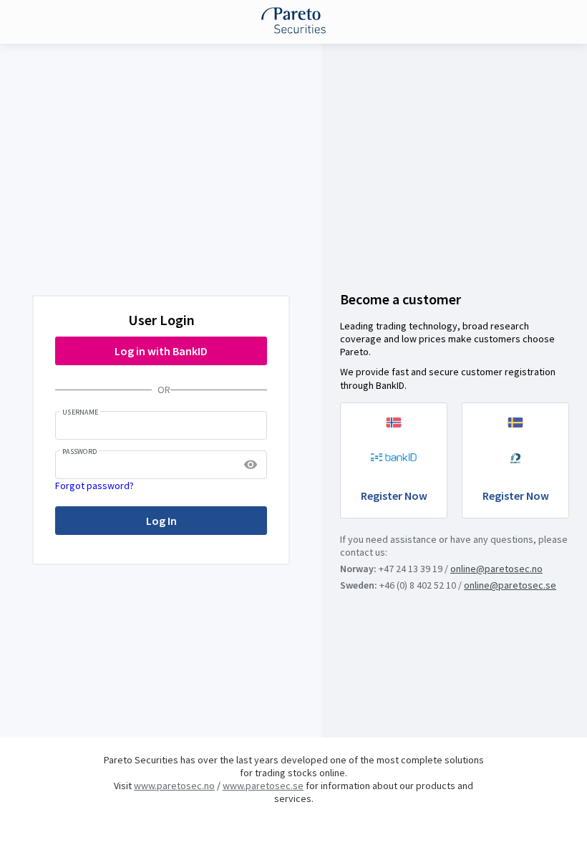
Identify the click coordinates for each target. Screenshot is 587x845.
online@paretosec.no (496, 568)
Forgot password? (94, 485)
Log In (161, 520)
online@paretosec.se (510, 585)
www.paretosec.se (263, 785)
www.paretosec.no (174, 785)
